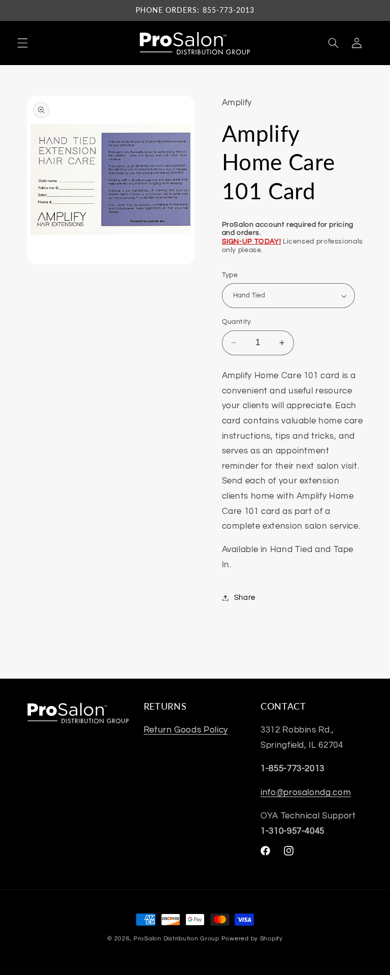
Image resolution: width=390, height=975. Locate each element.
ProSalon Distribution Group (176, 938)
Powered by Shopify (252, 938)
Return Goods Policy (186, 730)
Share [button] (244, 597)
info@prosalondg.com (306, 792)
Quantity (236, 321)
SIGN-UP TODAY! (251, 241)
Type (230, 275)
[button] (22, 43)
